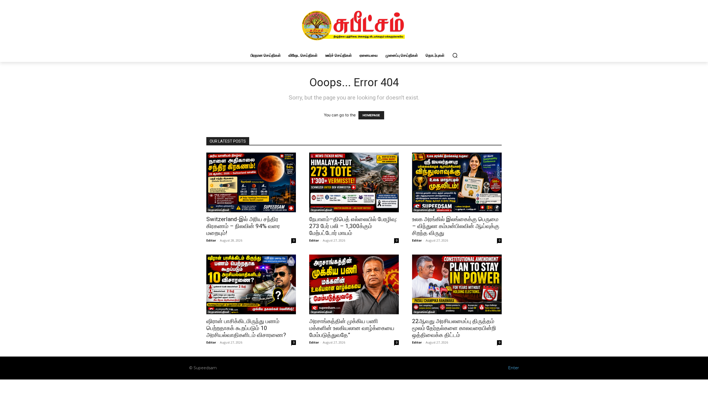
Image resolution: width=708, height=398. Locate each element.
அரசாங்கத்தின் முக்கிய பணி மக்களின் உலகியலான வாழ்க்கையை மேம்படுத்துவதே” (351, 328)
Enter (513, 367)
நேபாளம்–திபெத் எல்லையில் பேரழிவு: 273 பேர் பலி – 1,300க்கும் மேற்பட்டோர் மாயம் (353, 226)
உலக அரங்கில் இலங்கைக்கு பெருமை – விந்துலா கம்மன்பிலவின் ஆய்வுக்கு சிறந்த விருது (455, 226)
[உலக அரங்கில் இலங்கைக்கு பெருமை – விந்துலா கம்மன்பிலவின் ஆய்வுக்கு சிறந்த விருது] (457, 182)
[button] (455, 55)
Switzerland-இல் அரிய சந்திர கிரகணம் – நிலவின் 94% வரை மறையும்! (243, 226)
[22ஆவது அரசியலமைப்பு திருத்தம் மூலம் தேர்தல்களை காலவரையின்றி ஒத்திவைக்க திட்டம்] (457, 284)
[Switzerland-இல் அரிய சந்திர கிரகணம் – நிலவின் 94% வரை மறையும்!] (251, 182)
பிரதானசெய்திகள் (218, 210)
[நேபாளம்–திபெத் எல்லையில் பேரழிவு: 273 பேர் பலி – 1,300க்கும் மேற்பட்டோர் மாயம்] (354, 182)
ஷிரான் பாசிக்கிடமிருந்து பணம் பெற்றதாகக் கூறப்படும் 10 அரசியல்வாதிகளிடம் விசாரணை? (246, 328)
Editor (211, 240)
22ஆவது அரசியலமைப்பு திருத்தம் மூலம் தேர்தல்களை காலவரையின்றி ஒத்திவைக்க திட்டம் (454, 328)
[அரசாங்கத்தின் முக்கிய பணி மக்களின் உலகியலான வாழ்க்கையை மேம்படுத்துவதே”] (354, 284)
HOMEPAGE (371, 115)
